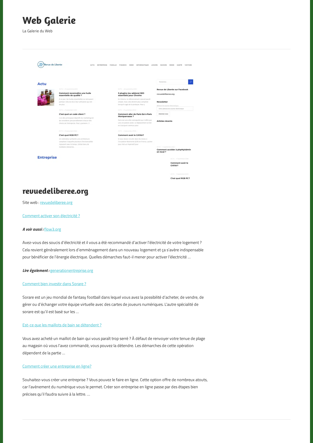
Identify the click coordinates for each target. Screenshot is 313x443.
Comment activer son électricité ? (51, 216)
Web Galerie (49, 20)
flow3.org (52, 229)
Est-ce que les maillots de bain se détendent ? (62, 325)
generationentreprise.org (71, 270)
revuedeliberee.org (56, 202)
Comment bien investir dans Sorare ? (54, 284)
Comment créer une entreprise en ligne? (56, 366)
